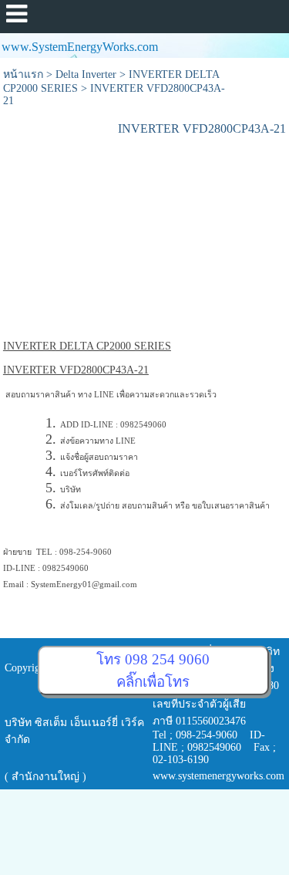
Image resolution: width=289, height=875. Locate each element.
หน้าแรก (23, 74)
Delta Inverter (85, 74)
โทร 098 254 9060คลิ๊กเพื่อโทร (153, 670)
